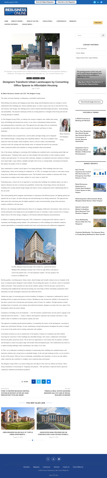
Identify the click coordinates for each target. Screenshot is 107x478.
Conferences (61, 21)
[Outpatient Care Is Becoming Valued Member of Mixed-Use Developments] (99, 151)
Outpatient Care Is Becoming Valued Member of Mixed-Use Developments (83, 151)
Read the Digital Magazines (45, 2)
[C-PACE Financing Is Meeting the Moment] (99, 122)
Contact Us (66, 467)
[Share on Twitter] (39, 381)
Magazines (36, 467)
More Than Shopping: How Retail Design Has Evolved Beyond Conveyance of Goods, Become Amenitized (83, 136)
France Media (27, 24)
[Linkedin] (98, 2)
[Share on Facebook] (34, 381)
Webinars (72, 21)
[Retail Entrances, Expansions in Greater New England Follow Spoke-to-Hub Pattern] (99, 187)
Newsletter (26, 467)
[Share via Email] (49, 381)
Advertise (56, 467)
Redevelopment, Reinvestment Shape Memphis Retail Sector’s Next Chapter (88, 200)
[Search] (103, 35)
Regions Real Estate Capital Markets (87, 58)
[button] (4, 424)
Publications (47, 21)
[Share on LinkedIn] (44, 381)
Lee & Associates (81, 48)
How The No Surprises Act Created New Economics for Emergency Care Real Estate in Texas (83, 174)
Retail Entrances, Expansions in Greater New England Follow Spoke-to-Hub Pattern (83, 188)
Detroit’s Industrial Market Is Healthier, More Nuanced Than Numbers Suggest (82, 210)
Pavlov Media (80, 53)
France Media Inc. (78, 467)
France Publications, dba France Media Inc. (56, 470)
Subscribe (98, 22)
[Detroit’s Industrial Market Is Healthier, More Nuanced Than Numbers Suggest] (99, 210)
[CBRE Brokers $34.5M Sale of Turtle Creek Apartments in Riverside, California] (18, 418)
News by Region (16, 21)
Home (6, 21)
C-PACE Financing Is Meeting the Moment (82, 119)
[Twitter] (94, 2)
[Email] (101, 2)
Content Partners (11, 24)
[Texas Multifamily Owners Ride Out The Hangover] (99, 223)
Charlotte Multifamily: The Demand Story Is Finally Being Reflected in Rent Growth (90, 233)
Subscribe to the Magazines (66, 2)
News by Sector (32, 21)
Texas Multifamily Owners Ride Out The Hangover (83, 222)
